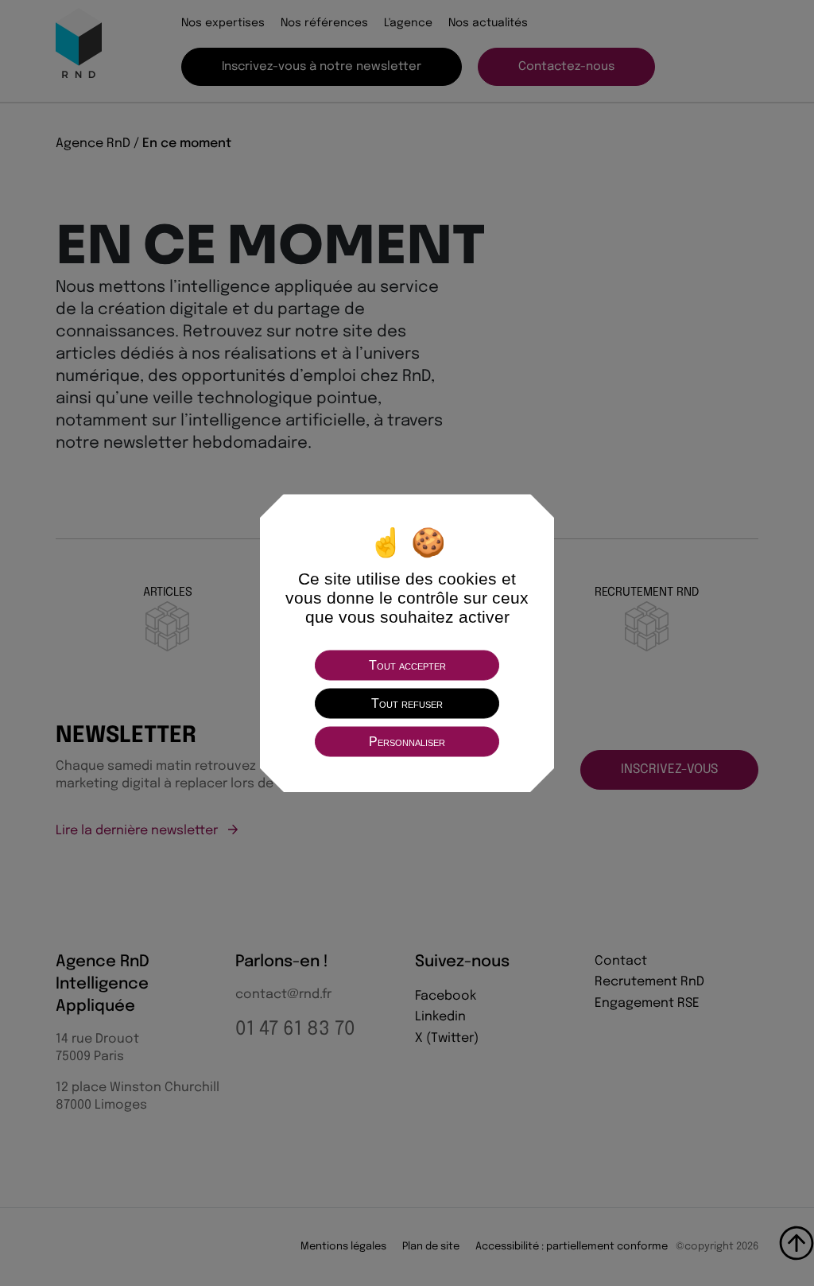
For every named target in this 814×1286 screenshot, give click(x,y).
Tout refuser (407, 702)
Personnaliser (407, 741)
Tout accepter (407, 664)
